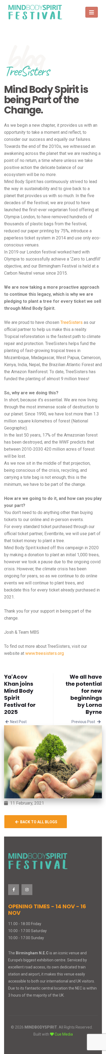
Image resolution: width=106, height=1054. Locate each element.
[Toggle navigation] (91, 12)
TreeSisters (71, 322)
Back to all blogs (37, 822)
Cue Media (64, 1034)
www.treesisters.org (44, 653)
